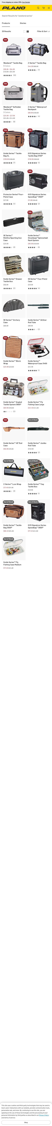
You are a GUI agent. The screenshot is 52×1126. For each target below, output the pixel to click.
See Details (26, 2)
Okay (26, 1122)
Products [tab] (6, 23)
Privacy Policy (44, 1115)
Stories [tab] (23, 23)
